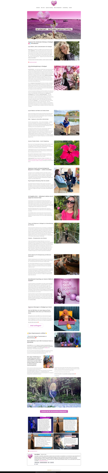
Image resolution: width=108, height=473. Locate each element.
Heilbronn (46, 347)
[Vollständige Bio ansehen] (47, 460)
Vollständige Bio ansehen (43, 460)
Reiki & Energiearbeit (58, 7)
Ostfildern (37, 160)
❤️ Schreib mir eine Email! (32, 62)
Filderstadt (40, 160)
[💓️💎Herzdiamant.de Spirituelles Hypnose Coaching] (54, 3)
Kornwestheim (33, 160)
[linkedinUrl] (37, 464)
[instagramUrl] (35, 464)
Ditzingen (29, 160)
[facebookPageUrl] (34, 464)
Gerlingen (42, 159)
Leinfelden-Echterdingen (48, 159)
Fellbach (39, 159)
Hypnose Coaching (49, 7)
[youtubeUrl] (36, 464)
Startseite (38, 7)
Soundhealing (65, 7)
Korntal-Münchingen (35, 159)
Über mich (43, 7)
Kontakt (70, 7)
